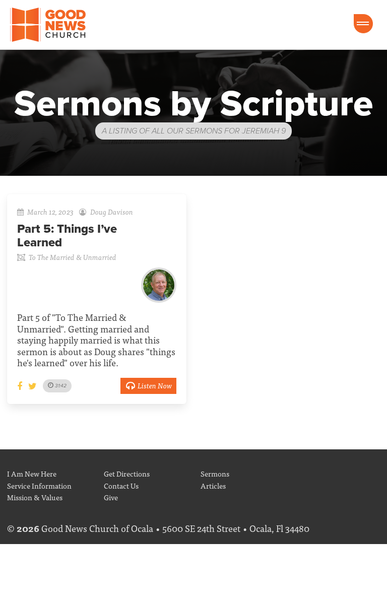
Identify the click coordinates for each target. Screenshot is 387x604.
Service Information (39, 485)
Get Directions (127, 473)
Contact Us (121, 485)
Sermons (215, 473)
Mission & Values (34, 497)
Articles (213, 485)
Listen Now (155, 385)
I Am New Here (31, 473)
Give (111, 497)
